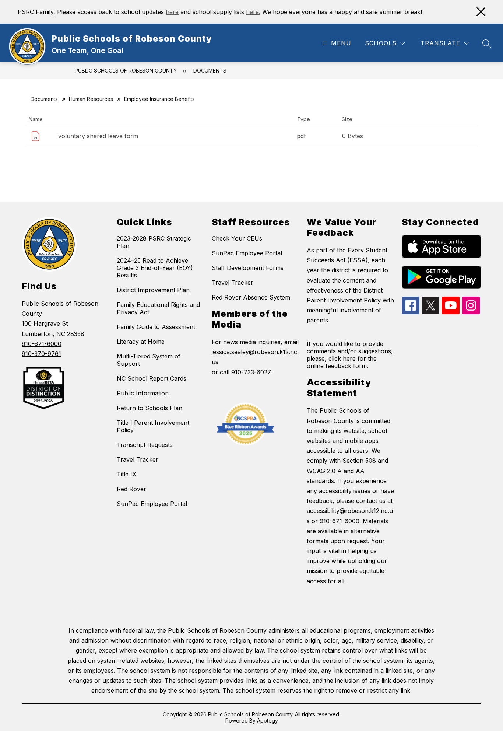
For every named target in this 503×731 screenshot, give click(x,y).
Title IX (126, 474)
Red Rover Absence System (251, 297)
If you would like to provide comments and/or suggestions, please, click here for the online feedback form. (350, 355)
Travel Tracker (137, 459)
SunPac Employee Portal (152, 503)
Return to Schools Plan (149, 408)
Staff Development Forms (248, 268)
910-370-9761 (41, 353)
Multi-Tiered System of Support (148, 360)
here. (253, 11)
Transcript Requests (145, 444)
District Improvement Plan (153, 290)
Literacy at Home (141, 341)
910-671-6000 (41, 343)
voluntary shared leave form (98, 136)
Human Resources (91, 99)
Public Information (143, 393)
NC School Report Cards (151, 378)
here (172, 11)
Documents (209, 70)
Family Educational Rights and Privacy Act (158, 308)
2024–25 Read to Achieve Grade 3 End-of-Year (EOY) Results (155, 268)
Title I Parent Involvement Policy (153, 426)
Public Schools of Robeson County (126, 70)
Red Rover (131, 489)
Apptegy (267, 720)
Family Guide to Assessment (156, 326)
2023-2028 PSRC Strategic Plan (154, 242)
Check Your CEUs (237, 238)
